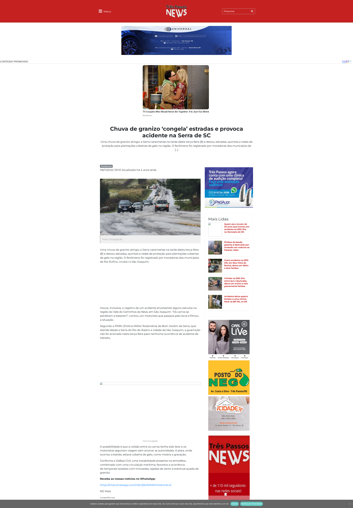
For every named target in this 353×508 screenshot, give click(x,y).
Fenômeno (106, 166)
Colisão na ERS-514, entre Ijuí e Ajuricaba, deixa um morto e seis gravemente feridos (236, 282)
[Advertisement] (150, 285)
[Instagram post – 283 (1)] (229, 339)
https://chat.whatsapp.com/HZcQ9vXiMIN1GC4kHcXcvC (136, 485)
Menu (107, 11)
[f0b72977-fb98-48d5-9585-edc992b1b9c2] (229, 378)
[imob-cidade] (229, 414)
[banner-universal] (176, 41)
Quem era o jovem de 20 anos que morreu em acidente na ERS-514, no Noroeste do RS (236, 228)
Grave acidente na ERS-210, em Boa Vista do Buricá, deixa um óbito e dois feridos (236, 264)
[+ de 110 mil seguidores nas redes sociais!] (229, 476)
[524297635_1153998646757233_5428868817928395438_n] (229, 187)
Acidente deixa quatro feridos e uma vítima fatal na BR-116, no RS (236, 299)
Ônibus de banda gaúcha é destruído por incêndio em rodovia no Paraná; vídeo (237, 246)
